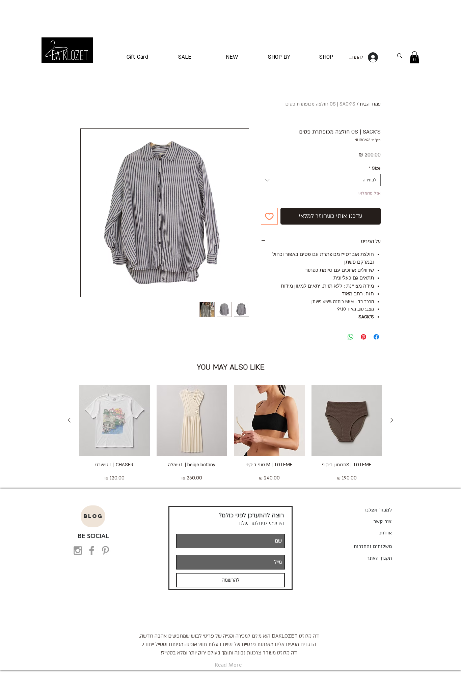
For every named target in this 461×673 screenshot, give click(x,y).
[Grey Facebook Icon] (92, 550)
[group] (230, 437)
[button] (414, 57)
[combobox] (321, 180)
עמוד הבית (370, 104)
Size (375, 168)
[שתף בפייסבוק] (376, 337)
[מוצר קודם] (392, 420)
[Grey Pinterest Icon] (105, 550)
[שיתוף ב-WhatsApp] (351, 337)
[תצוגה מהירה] (346, 420)
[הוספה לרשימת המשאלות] (269, 216)
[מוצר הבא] (69, 420)
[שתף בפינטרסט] (363, 337)
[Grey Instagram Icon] (78, 550)
